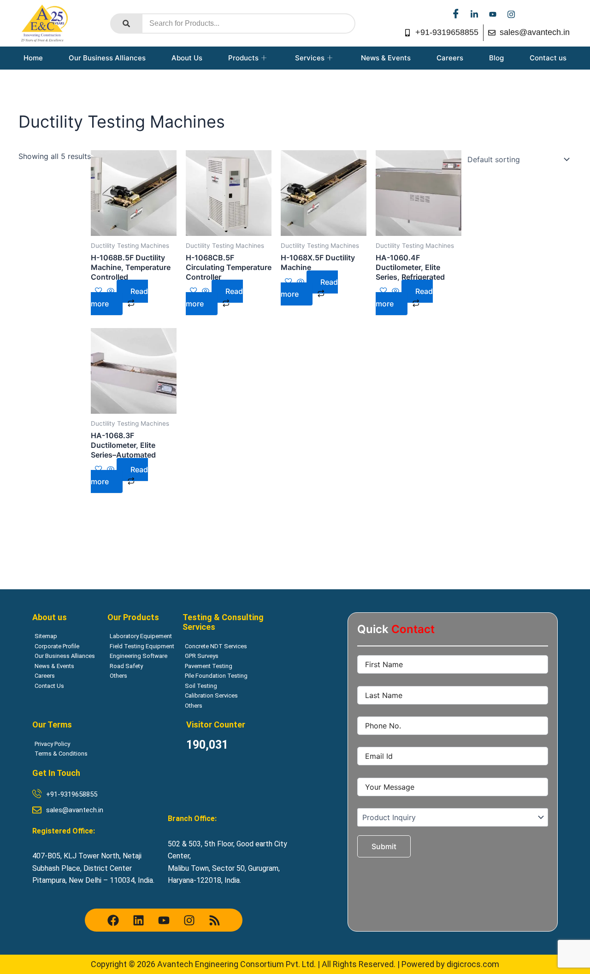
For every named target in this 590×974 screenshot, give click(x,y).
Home (33, 57)
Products (243, 57)
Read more (119, 297)
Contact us (548, 57)
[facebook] (456, 14)
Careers (450, 57)
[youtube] (493, 14)
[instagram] (511, 14)
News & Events (386, 57)
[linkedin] (474, 14)
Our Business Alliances (107, 57)
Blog (496, 57)
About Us (186, 57)
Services (309, 57)
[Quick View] (111, 291)
